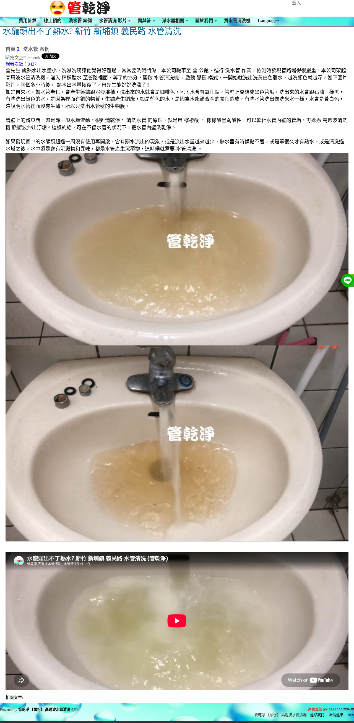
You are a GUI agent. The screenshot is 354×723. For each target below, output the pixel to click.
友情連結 (336, 715)
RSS (351, 715)
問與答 (145, 20)
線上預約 (52, 20)
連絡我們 (317, 715)
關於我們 (204, 20)
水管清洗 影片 (113, 20)
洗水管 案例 (80, 20)
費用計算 (28, 20)
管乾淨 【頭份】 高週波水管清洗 (44, 709)
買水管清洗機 (237, 20)
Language (267, 20)
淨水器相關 (173, 20)
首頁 (10, 49)
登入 (296, 3)
